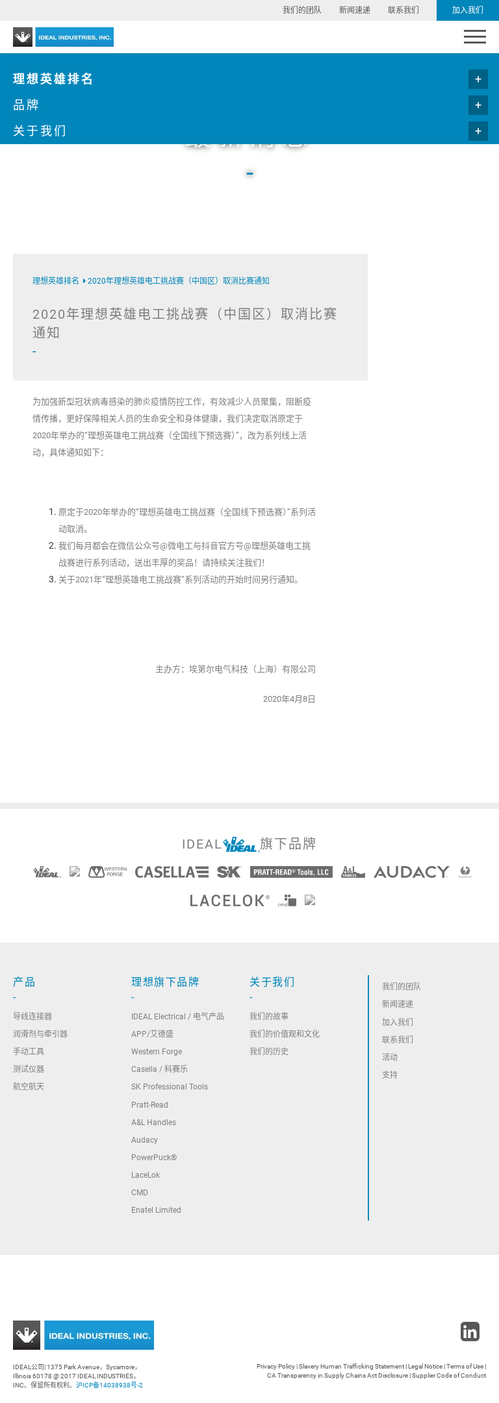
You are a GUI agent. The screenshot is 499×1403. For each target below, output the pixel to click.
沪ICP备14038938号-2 (109, 1385)
